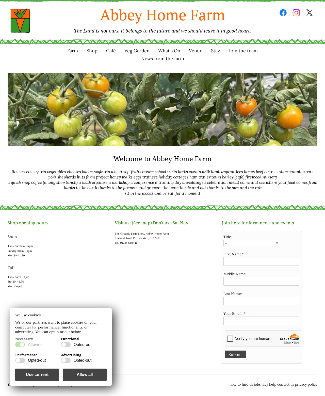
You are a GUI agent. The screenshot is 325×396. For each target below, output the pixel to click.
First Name (232, 254)
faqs (265, 384)
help (272, 384)
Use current (37, 374)
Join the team (243, 51)
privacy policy (306, 384)
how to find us (241, 384)
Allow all (85, 374)
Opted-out (82, 344)
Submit (235, 354)
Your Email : (233, 313)
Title (227, 237)
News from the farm (162, 58)
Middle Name (234, 274)
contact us (285, 384)
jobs (257, 384)
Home (20, 20)
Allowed (35, 344)
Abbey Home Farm (162, 19)
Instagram (296, 12)
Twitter (309, 12)
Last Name (232, 293)
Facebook (283, 12)
